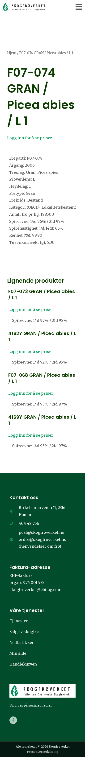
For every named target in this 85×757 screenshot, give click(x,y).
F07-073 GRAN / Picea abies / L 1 (41, 294)
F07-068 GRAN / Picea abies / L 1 (41, 378)
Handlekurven (23, 664)
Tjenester (18, 620)
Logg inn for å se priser (29, 138)
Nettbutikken (21, 642)
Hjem (11, 53)
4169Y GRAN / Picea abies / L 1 (42, 420)
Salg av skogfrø (24, 631)
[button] (79, 7)
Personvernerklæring (42, 751)
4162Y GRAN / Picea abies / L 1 (42, 336)
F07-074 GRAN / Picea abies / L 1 (41, 97)
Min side (17, 653)
